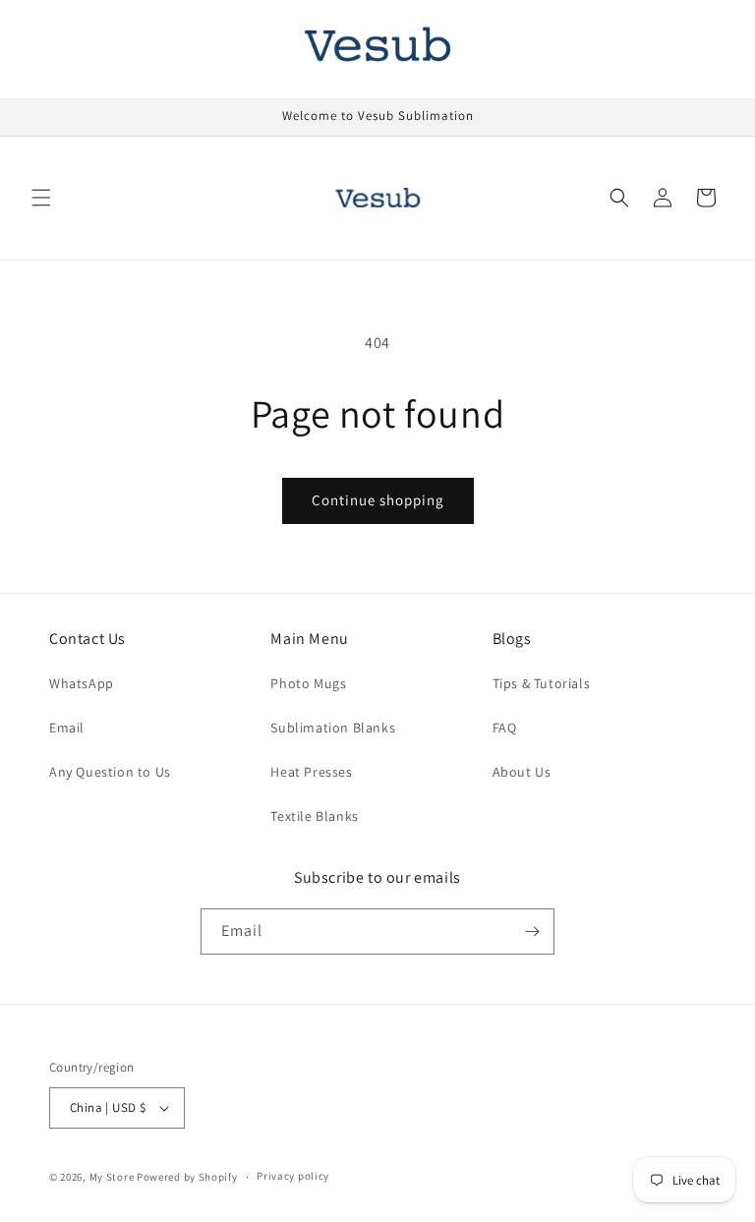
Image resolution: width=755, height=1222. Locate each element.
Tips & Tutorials (542, 683)
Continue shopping (378, 500)
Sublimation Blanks (332, 727)
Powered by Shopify (187, 1177)
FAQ (505, 727)
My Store (112, 1177)
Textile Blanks (314, 816)
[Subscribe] (531, 931)
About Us (522, 772)
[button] (41, 197)
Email (67, 727)
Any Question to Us (110, 772)
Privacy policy (293, 1176)
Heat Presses (311, 772)
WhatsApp (81, 683)
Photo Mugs (308, 683)
